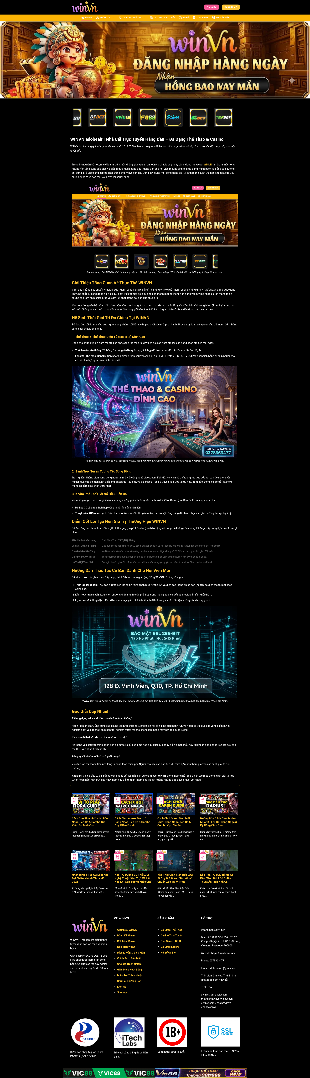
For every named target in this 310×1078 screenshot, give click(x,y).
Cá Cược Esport (170, 946)
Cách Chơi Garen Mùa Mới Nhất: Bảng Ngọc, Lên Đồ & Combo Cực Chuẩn (174, 822)
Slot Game (202, 17)
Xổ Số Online (168, 952)
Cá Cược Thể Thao (133, 17)
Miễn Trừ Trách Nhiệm (130, 975)
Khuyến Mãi (222, 17)
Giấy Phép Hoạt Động (129, 969)
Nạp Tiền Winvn (126, 946)
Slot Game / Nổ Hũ (171, 941)
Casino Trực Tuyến (164, 17)
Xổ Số (186, 17)
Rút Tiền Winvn (126, 941)
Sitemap (122, 992)
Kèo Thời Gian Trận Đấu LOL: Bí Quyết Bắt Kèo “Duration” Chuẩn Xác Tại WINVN (175, 878)
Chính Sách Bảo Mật (129, 958)
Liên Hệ (121, 986)
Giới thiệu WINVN (127, 929)
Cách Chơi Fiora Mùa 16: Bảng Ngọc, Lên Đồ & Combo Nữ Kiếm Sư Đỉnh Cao (90, 822)
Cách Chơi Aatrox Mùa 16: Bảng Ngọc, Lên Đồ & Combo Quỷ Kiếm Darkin (132, 822)
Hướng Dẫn (106, 17)
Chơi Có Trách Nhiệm (129, 963)
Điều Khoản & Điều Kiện (131, 952)
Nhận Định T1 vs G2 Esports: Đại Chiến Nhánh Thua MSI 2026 (90, 878)
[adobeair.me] (86, 7)
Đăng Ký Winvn (126, 935)
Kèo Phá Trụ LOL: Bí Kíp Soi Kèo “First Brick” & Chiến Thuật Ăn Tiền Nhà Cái (217, 878)
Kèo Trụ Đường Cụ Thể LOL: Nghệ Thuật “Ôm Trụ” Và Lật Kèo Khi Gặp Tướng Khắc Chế (133, 878)
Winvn (88, 17)
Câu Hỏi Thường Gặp (129, 981)
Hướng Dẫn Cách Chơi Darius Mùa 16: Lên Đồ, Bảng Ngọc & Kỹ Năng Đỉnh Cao (218, 822)
